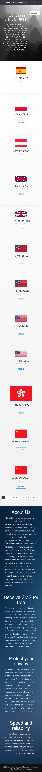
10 (34, 498)
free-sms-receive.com (15, 767)
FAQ (15, 769)
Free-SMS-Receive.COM (16, 2)
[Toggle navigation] (34, 2)
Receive (21, 86)
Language (34, 13)
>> (3, 501)
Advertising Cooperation (25, 769)
